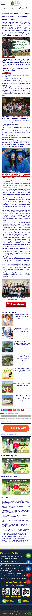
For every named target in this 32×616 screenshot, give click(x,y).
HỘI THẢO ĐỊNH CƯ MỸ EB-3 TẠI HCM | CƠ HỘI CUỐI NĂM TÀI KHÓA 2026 (16, 507)
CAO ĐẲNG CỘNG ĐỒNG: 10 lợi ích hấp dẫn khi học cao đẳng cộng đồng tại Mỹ (22, 316)
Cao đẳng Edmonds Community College (16, 117)
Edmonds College (8, 139)
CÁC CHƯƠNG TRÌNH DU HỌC (10, 435)
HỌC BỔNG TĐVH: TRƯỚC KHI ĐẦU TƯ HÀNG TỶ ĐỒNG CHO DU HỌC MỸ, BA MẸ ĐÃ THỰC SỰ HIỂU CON (15, 526)
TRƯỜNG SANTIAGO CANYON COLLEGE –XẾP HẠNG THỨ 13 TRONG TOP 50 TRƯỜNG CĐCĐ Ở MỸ (21, 398)
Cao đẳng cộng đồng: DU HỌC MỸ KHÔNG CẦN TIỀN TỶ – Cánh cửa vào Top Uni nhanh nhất (21, 370)
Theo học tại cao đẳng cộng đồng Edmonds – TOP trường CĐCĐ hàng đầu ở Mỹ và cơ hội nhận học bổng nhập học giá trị (22, 357)
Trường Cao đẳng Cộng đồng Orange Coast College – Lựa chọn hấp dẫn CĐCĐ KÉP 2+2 (21, 383)
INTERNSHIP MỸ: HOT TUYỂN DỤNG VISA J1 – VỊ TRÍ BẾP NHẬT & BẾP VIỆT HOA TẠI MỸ (15, 533)
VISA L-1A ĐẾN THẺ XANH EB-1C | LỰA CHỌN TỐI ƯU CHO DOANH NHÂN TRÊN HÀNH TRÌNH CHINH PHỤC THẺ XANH (16, 511)
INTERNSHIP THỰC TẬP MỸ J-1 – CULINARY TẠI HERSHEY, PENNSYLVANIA (15, 516)
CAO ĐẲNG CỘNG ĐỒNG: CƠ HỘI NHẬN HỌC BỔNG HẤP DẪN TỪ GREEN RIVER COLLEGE (22, 343)
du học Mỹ (12, 176)
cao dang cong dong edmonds (8, 416)
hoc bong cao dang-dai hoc (15, 418)
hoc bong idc (27, 418)
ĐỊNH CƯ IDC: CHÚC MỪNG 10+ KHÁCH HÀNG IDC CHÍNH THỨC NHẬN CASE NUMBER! (16, 537)
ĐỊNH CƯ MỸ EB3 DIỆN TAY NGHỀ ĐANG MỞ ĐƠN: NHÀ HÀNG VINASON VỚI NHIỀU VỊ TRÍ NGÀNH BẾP (15, 503)
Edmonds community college (10, 22)
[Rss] (14, 611)
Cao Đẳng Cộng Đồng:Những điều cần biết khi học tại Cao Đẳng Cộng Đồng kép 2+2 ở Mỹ (21, 330)
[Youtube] (17, 611)
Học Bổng (6, 117)
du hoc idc (4, 418)
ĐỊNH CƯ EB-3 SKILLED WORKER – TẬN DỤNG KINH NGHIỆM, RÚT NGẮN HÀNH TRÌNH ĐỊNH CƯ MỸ (16, 520)
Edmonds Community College (16, 176)
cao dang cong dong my (24, 416)
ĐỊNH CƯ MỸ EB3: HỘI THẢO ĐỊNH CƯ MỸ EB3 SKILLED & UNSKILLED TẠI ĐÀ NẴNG (15, 541)
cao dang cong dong (12, 413)
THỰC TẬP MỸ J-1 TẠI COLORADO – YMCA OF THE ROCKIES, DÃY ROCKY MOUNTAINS (15, 530)
